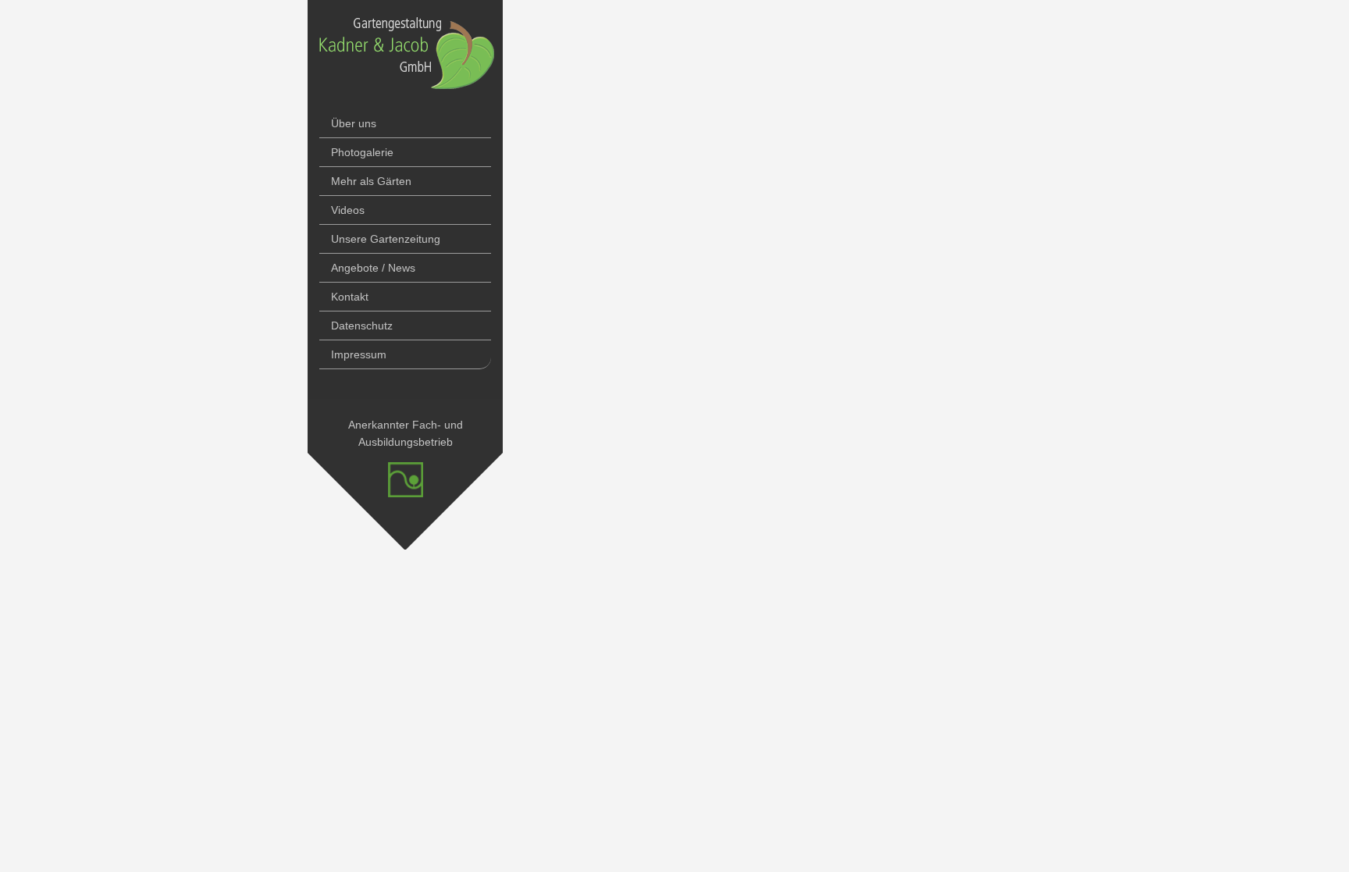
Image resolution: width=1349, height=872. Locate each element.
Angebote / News (373, 268)
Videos (348, 210)
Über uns (353, 123)
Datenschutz (362, 325)
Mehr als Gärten (371, 181)
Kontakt (349, 296)
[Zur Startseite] (406, 100)
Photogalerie (362, 152)
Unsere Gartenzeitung (385, 239)
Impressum (358, 354)
